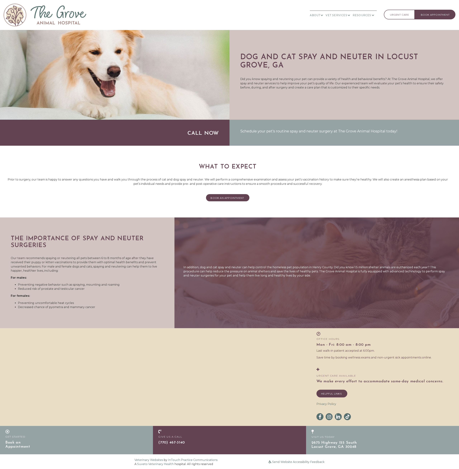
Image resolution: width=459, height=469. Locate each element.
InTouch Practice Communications (192, 460)
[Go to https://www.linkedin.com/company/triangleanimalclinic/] (338, 416)
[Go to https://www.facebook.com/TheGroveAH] (319, 416)
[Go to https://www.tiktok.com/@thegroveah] (347, 416)
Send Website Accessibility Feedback (298, 462)
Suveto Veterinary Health (155, 464)
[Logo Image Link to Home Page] (45, 15)
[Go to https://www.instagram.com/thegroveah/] (329, 416)
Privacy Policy (326, 404)
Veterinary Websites (148, 460)
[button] (322, 15)
